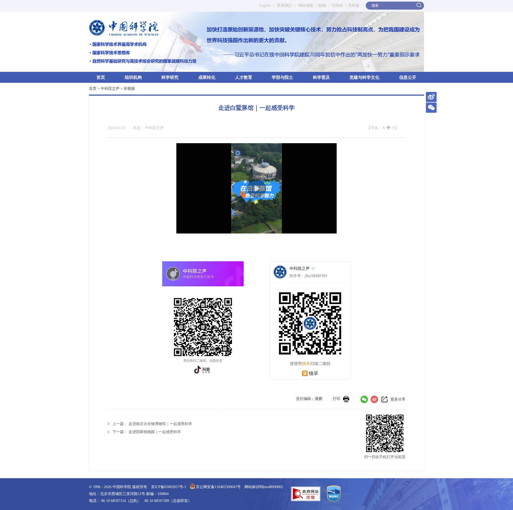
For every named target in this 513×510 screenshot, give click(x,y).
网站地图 (305, 5)
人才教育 (243, 77)
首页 (100, 77)
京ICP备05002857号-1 (168, 487)
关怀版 (353, 5)
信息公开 (407, 77)
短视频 (129, 89)
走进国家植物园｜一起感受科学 (155, 432)
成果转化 (206, 77)
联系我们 (284, 5)
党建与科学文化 (364, 77)
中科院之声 (110, 89)
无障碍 (337, 5)
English (265, 5)
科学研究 (169, 77)
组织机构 (133, 77)
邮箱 (322, 5)
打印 (336, 399)
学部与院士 (282, 77)
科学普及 (321, 77)
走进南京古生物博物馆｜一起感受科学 (160, 424)
